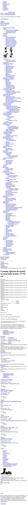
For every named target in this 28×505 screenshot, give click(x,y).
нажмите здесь (4, 501)
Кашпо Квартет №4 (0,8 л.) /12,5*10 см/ (9, 442)
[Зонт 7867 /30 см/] (14, 390)
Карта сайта (5, 462)
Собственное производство (14, 340)
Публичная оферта (7, 466)
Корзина (2, 24)
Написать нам (12, 12)
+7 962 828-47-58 (4, 12)
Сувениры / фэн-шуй (12, 339)
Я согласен (3, 503)
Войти (2, 22)
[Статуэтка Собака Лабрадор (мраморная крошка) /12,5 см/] (14, 416)
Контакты (5, 9)
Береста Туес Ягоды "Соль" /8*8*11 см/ (9, 431)
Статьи (4, 461)
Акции (4, 454)
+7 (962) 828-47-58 (5, 476)
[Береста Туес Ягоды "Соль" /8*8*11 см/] (14, 427)
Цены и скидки (6, 4)
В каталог (3, 310)
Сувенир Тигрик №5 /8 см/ (6, 409)
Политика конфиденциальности (10, 463)
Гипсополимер (11, 337)
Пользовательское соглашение (10, 465)
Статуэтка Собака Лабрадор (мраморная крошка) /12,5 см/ (13, 420)
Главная (5, 1)
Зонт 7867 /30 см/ (4, 394)
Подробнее (3, 351)
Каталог (5, 2)
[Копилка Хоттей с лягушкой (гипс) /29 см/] (14, 379)
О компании (6, 8)
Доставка (5, 5)
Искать (2, 21)
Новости (5, 7)
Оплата (4, 6)
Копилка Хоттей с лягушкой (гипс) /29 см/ (10, 383)
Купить (17, 301)
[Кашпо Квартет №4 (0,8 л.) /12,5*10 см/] (14, 438)
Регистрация (6, 22)
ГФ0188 (9, 341)
